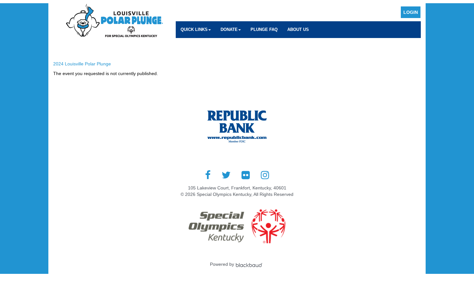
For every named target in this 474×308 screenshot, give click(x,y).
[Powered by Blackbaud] (249, 264)
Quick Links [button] (194, 29)
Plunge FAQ (264, 29)
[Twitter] (226, 175)
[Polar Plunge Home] (114, 21)
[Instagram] (265, 175)
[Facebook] (207, 175)
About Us (298, 29)
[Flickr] (246, 175)
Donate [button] (229, 29)
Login (410, 12)
